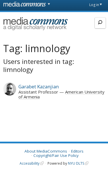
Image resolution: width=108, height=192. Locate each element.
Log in (94, 4)
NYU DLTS (76, 163)
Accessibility (29, 163)
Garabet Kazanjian (38, 86)
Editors (77, 151)
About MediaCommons (45, 151)
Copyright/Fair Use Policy (56, 155)
